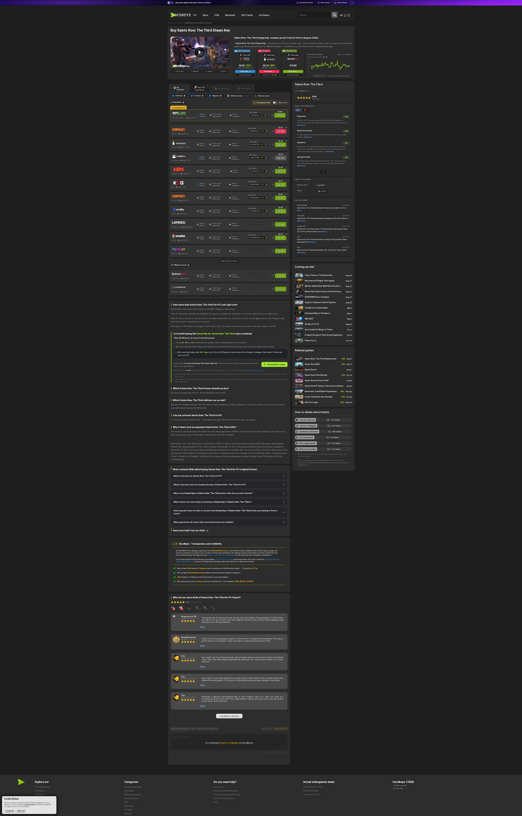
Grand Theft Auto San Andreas (323, 397)
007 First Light (323, 402)
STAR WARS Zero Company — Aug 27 (323, 297)
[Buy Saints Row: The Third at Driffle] (183, 209)
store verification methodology (220, 555)
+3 (323, 172)
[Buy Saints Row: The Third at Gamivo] (183, 129)
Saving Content (303, 157)
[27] (172, 607)
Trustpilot (250, 568)
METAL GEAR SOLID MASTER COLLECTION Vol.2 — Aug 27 (323, 286)
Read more (301, 125)
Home (170, 23)
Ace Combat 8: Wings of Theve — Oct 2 (323, 329)
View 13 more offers (229, 261)
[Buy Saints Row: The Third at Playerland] (183, 274)
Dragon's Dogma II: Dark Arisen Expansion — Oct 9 (323, 335)
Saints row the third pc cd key (198, 23)
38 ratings (315, 99)
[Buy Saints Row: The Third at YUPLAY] (183, 249)
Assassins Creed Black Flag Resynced (323, 391)
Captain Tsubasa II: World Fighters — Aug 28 (323, 302)
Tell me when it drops (276, 364)
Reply (202, 627)
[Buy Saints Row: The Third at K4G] (183, 182)
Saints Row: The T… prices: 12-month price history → (332, 76)
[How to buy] (286, 128)
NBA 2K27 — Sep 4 (323, 318)
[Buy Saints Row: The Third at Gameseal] (183, 156)
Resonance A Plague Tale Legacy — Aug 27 (323, 280)
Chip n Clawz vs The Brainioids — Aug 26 (323, 275)
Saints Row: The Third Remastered (323, 358)
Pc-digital (178, 23)
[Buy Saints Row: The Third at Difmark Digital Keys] (184, 113)
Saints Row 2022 (323, 364)
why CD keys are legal (224, 559)
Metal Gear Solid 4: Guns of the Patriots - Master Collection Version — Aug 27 (323, 291)
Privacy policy (398, 788)
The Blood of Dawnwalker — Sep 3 (323, 308)
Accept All (10, 811)
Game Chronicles (304, 131)
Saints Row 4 (323, 369)
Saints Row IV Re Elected (323, 375)
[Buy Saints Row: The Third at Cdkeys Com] (183, 222)
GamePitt (301, 143)
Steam (261, 37)
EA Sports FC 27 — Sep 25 (323, 324)
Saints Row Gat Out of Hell (323, 380)
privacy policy (30, 805)
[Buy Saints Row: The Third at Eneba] (183, 236)
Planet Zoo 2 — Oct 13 (323, 340)
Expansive (301, 116)
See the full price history (255, 370)
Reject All (21, 811)
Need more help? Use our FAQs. (189, 530)
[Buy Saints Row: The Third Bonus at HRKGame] (183, 169)
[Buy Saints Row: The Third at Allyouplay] (183, 287)
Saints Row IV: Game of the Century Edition (323, 386)
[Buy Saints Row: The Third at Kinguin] (183, 142)
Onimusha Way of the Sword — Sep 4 (323, 313)
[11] (180, 607)
